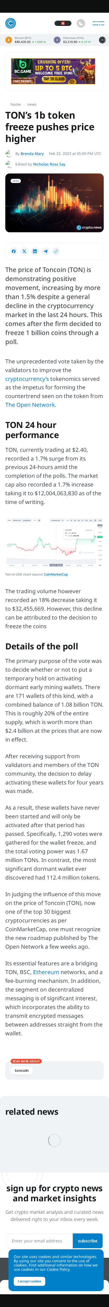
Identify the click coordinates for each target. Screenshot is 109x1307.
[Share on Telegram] (45, 251)
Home (16, 104)
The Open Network (30, 404)
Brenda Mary (32, 153)
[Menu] (98, 23)
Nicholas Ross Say (49, 164)
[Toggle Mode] (81, 23)
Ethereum (46, 972)
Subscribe (87, 1241)
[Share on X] (24, 251)
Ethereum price (72, 40)
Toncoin (22, 1070)
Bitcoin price (25, 40)
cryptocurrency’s (27, 378)
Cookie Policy (58, 1269)
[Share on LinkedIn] (35, 251)
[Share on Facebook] (14, 251)
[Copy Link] (56, 251)
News (32, 104)
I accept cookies (29, 1281)
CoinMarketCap (56, 574)
